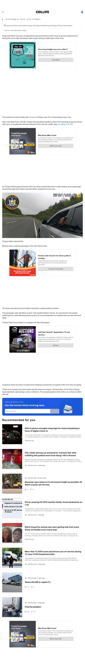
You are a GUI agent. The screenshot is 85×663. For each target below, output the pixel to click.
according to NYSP (65, 124)
